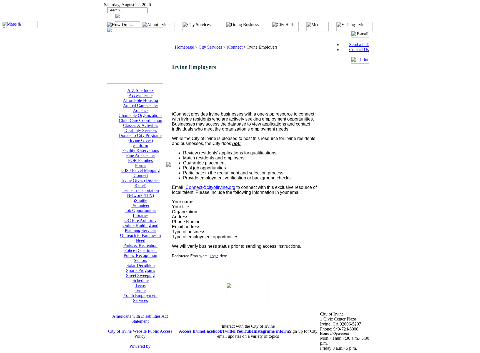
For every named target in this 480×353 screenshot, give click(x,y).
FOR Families (140, 160)
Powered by (140, 346)
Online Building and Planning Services (140, 228)
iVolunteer (140, 205)
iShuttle (140, 200)
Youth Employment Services (140, 298)
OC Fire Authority (140, 220)
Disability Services (140, 130)
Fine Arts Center (140, 155)
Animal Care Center (140, 105)
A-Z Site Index (140, 90)
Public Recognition (140, 255)
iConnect (140, 175)
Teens (140, 285)
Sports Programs (140, 270)
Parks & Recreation (140, 245)
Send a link (359, 44)
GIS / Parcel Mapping (140, 170)
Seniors (140, 260)
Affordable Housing (140, 100)
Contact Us (359, 49)
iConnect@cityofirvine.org (209, 187)
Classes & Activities (140, 125)
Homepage (184, 47)
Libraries (140, 215)
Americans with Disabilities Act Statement (140, 319)
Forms (140, 165)
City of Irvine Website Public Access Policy (140, 334)
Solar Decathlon (140, 265)
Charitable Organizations (140, 115)
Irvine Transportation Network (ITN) (140, 193)
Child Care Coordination (140, 120)
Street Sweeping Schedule (140, 278)
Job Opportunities (140, 210)
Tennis (140, 290)
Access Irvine (140, 95)
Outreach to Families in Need (140, 238)
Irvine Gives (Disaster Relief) (140, 183)
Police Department (140, 250)
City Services (210, 47)
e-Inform (140, 145)
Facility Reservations (140, 150)
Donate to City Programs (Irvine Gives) (140, 138)
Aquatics (140, 110)
